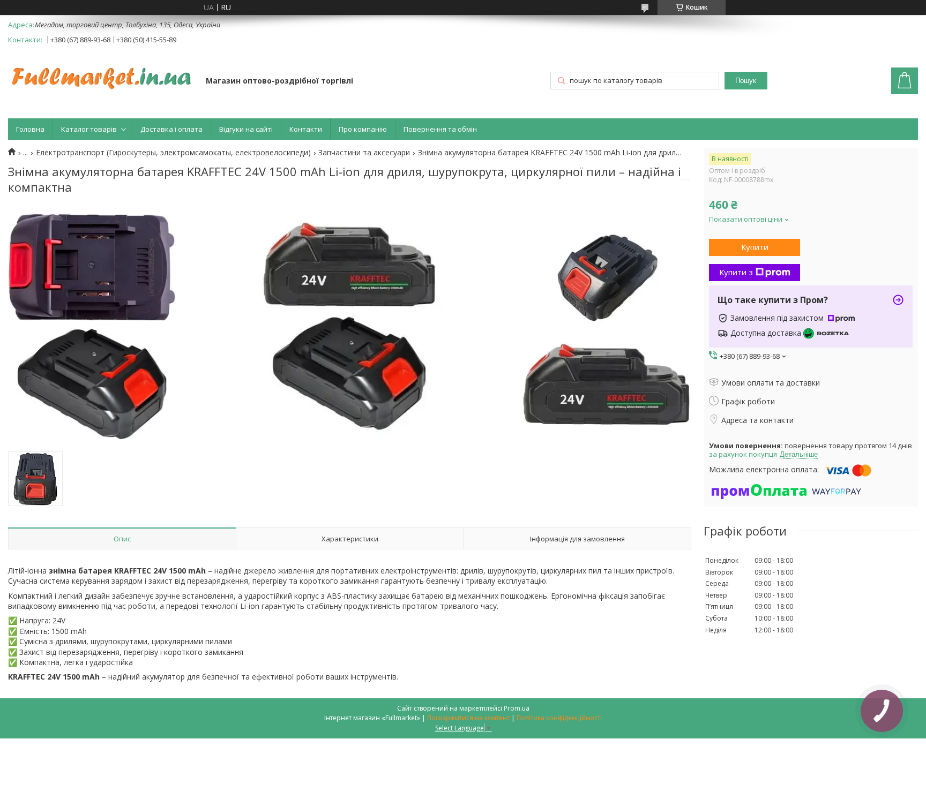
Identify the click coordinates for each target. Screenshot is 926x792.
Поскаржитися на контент (468, 717)
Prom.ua (516, 708)
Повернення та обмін (440, 129)
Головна (30, 129)
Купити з (736, 272)
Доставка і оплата (171, 129)
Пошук (745, 81)
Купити (754, 247)
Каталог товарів (89, 129)
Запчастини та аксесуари (364, 152)
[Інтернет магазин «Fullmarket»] (102, 73)
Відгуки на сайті (246, 129)
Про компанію (363, 129)
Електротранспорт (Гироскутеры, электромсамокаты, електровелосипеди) (173, 152)
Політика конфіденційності (559, 717)
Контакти (305, 129)
